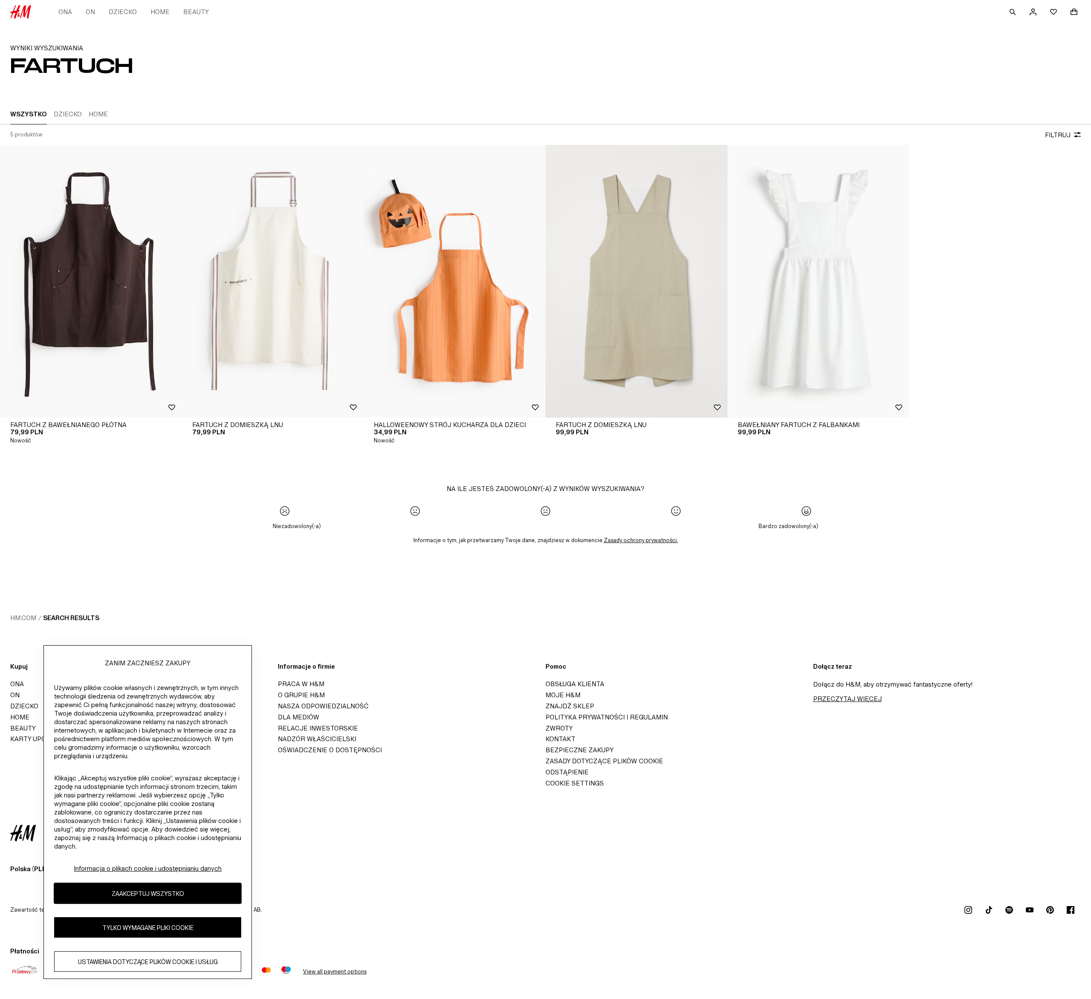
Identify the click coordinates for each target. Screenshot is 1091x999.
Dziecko (123, 11)
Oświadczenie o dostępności (330, 750)
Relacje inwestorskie (318, 728)
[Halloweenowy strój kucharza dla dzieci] (455, 281)
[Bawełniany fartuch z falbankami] (818, 281)
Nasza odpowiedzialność (323, 706)
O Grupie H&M (301, 695)
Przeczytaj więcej (847, 698)
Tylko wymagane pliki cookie (147, 927)
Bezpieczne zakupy (580, 750)
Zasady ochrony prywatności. (641, 540)
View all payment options (335, 971)
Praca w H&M (301, 683)
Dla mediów (298, 717)
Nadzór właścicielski (317, 738)
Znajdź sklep (570, 706)
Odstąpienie (567, 772)
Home (160, 11)
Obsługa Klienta (575, 683)
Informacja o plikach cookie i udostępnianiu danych (148, 868)
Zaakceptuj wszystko (148, 893)
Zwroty (559, 728)
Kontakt (560, 738)
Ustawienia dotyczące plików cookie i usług (148, 961)
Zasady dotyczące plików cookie (604, 761)
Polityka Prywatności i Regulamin (607, 717)
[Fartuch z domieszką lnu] (273, 281)
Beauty (196, 11)
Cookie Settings (575, 783)
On (90, 11)
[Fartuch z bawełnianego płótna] (91, 281)
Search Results (71, 617)
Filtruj (1058, 135)
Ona (65, 11)
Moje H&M (563, 695)
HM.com (23, 617)
